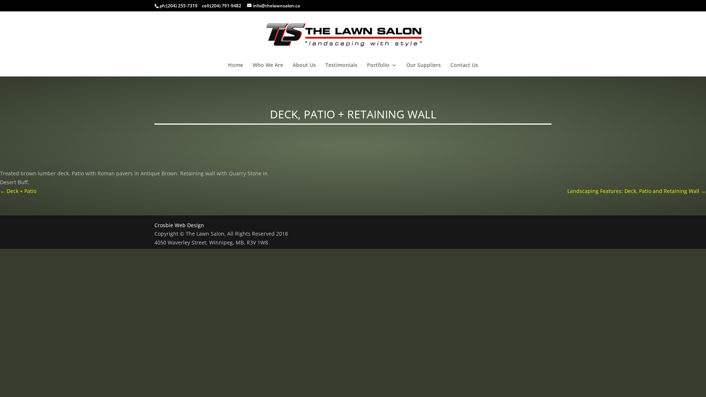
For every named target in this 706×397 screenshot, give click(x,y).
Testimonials (341, 65)
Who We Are (268, 65)
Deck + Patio (18, 190)
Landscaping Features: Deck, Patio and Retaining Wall (636, 190)
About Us (304, 65)
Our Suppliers (423, 65)
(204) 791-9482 (225, 6)
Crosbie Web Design (179, 225)
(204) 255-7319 (181, 6)
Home (235, 65)
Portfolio (378, 65)
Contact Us (464, 65)
